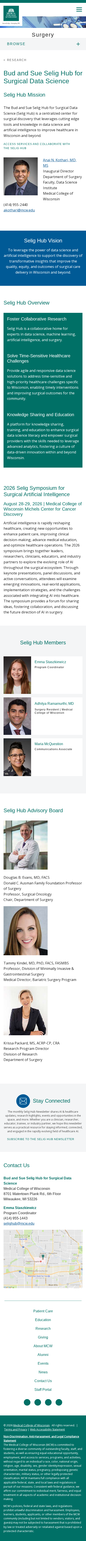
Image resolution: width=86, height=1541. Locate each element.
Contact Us (43, 1381)
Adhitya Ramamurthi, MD (54, 703)
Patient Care (43, 1311)
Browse (16, 44)
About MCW (43, 1346)
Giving (43, 1337)
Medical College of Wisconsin (31, 1425)
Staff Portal (43, 1389)
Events (43, 1363)
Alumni (43, 1355)
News (43, 1372)
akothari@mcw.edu (19, 210)
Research (43, 1328)
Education (43, 1320)
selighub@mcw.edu (19, 1223)
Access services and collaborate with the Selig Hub (37, 146)
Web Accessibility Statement (47, 1429)
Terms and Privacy (15, 1429)
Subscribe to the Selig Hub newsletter (40, 1139)
